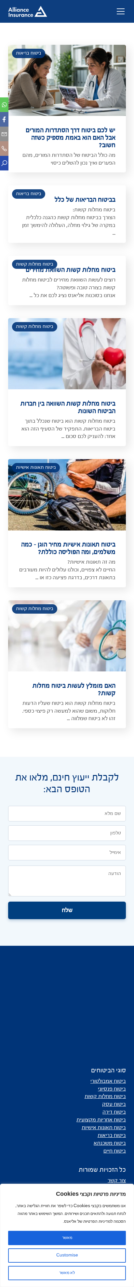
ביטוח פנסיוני (112, 1089)
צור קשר (117, 1180)
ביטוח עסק (114, 1104)
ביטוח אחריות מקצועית (101, 1120)
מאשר (67, 1238)
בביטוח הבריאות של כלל (85, 200)
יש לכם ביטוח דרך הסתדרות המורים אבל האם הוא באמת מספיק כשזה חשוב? (70, 138)
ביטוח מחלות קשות (34, 264)
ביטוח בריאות (28, 53)
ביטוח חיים (114, 1151)
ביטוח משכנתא (110, 1143)
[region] (67, 1235)
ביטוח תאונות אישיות (36, 467)
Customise (67, 1255)
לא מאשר (67, 1273)
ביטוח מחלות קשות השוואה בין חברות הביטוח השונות (67, 407)
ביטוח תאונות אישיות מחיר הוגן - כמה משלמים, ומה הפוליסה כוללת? (68, 548)
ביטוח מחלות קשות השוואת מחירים (70, 270)
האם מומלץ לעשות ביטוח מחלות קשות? (74, 689)
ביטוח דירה (114, 1112)
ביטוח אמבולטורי (108, 1081)
